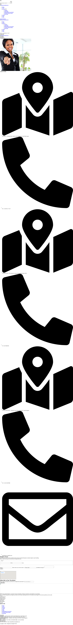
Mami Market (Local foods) (9, 26)
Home (3, 21)
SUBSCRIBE (2, 582)
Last (23, 562)
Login (3, 31)
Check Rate (6, 25)
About (3, 22)
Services (3, 23)
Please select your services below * (18, 567)
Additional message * (40, 567)
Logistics (5, 24)
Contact (3, 29)
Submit (1, 568)
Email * (1, 567)
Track (3, 30)
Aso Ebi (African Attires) (8, 27)
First (11, 562)
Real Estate (6, 28)
